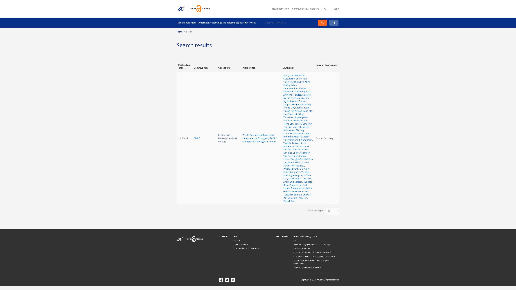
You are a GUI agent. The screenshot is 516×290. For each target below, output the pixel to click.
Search (237, 240)
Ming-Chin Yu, (297, 172)
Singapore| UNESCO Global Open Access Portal (314, 256)
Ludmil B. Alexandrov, (294, 188)
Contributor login (241, 244)
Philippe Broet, (291, 168)
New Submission (280, 8)
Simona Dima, (295, 162)
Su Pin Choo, (294, 98)
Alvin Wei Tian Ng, (292, 94)
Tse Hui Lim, (301, 123)
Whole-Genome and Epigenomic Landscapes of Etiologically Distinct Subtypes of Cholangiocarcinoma (260, 138)
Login (336, 8)
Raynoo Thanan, (298, 101)
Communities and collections (246, 248)
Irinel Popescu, (297, 165)
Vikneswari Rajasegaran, (295, 117)
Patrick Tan (289, 201)
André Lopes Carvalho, (299, 178)
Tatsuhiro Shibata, (293, 194)
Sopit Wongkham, (304, 139)
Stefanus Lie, (290, 120)
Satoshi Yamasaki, (292, 149)
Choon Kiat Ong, (296, 114)
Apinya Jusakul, (291, 75)
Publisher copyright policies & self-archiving (312, 244)
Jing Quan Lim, (297, 81)
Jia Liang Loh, (296, 127)
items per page (315, 210)
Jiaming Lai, (297, 175)
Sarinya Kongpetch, (302, 91)
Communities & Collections (305, 8)
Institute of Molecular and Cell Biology (227, 138)
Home (179, 31)
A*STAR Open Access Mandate (307, 267)
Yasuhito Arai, (302, 146)
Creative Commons (301, 248)
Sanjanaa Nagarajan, (294, 104)
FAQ (324, 8)
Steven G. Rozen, (300, 191)
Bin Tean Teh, (300, 197)
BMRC (197, 138)
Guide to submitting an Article (306, 236)
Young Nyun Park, (299, 185)
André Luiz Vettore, (293, 181)
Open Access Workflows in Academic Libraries (313, 252)
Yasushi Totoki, (291, 143)
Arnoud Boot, (302, 110)
